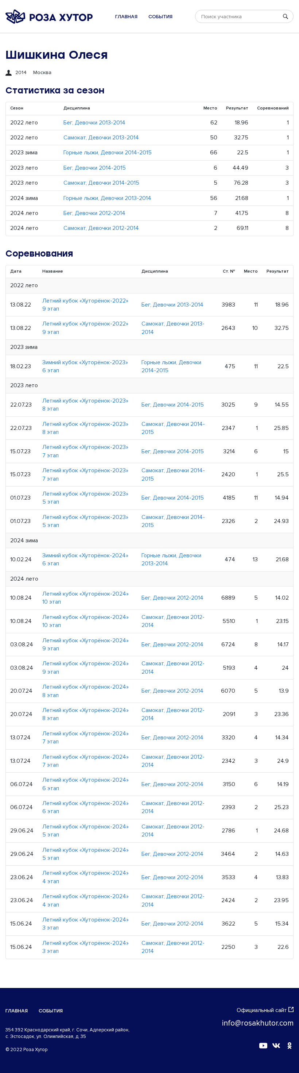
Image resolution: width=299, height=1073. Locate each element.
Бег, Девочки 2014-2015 (94, 168)
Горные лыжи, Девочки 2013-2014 (107, 198)
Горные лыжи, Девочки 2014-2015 (107, 152)
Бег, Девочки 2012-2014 (94, 213)
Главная (126, 16)
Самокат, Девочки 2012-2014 (101, 228)
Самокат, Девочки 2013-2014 (101, 137)
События (160, 16)
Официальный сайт (262, 1010)
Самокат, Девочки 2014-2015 (101, 182)
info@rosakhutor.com (258, 1023)
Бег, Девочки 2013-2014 (94, 122)
